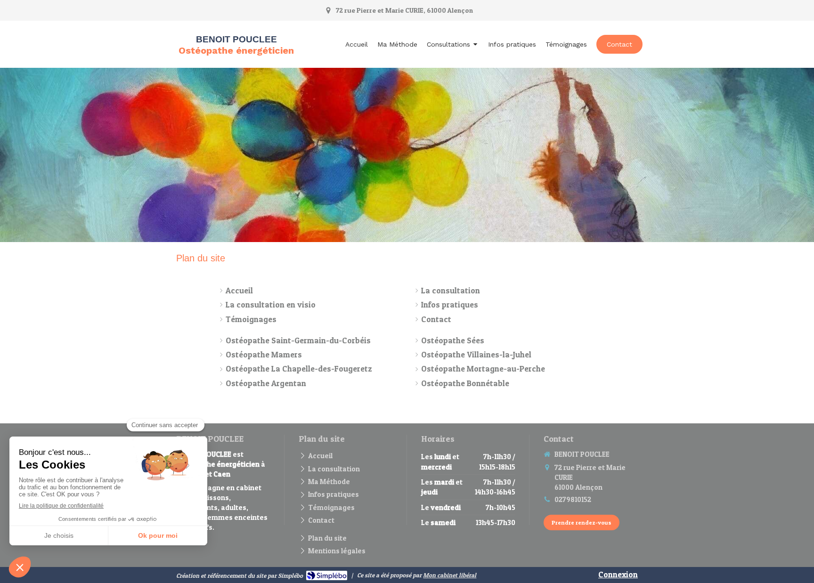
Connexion (618, 574)
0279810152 (572, 499)
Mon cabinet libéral (449, 575)
